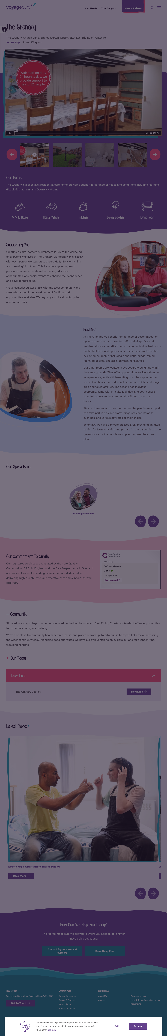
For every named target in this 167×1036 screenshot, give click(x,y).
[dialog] (83, 518)
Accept (138, 1026)
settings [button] (52, 1030)
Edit (117, 1026)
